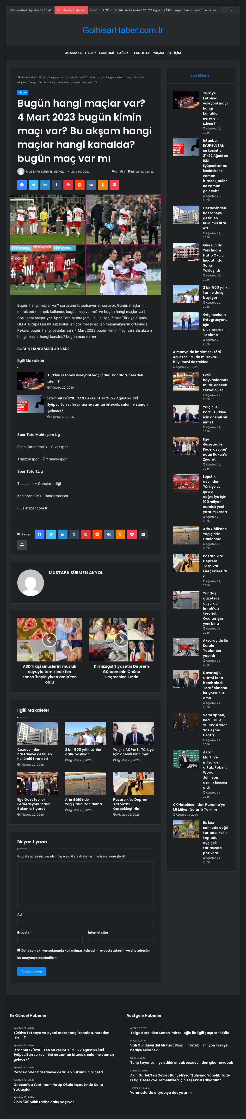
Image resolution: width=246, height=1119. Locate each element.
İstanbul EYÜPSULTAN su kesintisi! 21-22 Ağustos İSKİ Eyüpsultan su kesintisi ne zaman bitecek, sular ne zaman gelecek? (97, 404)
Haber (90, 53)
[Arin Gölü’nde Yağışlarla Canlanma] (85, 783)
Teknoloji (141, 53)
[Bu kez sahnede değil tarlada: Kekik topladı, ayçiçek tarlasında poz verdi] (186, 829)
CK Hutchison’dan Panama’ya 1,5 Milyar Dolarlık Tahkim (199, 807)
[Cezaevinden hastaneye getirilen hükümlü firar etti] (37, 733)
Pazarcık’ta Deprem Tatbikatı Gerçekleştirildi (215, 566)
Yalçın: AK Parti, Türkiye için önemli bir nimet (133, 752)
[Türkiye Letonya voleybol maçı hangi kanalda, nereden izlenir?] (30, 381)
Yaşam (158, 53)
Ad (20, 914)
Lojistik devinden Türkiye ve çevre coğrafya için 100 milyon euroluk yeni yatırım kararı (215, 494)
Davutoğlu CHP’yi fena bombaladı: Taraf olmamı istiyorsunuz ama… (215, 685)
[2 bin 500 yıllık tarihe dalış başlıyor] (85, 733)
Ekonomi (106, 53)
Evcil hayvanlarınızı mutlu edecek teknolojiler (215, 382)
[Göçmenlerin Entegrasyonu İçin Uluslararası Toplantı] (186, 321)
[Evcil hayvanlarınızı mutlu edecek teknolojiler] (186, 382)
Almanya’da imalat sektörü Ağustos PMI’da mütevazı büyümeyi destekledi (197, 356)
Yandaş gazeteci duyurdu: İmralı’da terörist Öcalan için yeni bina (213, 608)
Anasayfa (73, 53)
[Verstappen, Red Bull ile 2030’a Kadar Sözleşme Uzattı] (186, 722)
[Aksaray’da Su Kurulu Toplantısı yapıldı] (186, 647)
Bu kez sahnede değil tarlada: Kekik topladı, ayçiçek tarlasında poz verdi (215, 837)
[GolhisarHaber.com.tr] (123, 30)
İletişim (174, 53)
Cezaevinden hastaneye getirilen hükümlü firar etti (34, 754)
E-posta (24, 932)
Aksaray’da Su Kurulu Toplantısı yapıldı (215, 648)
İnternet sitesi (99, 932)
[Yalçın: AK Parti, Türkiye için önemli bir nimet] (133, 733)
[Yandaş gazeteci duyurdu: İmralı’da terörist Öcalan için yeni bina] (186, 600)
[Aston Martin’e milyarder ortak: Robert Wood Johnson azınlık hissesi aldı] (186, 759)
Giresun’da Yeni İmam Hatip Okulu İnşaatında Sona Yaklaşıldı (213, 258)
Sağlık (123, 53)
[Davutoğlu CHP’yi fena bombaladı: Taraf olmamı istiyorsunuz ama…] (186, 679)
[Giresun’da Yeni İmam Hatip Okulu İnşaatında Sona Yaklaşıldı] (186, 252)
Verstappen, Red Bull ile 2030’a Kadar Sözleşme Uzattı (215, 725)
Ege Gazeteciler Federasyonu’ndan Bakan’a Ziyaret (33, 804)
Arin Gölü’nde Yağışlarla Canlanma (83, 802)
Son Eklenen (201, 75)
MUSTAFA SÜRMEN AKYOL (45, 171)
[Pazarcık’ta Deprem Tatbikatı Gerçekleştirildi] (133, 783)
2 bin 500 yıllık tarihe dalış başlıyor (83, 752)
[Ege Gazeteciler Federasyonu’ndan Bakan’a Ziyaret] (37, 783)
